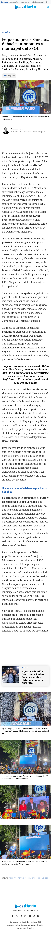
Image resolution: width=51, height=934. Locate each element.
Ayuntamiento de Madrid (26, 878)
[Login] (48, 7)
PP (15, 878)
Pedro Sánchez (42, 878)
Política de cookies (37, 925)
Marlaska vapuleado (37, 2)
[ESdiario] (25, 7)
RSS (39, 922)
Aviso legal (10, 925)
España (6, 32)
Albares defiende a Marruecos (19, 2)
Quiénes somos (15, 922)
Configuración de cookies (25, 928)
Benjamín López (17, 129)
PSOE (11, 878)
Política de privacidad (22, 925)
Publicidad (25, 922)
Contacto (34, 922)
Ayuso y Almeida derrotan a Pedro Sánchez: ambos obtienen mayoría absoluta (33, 677)
